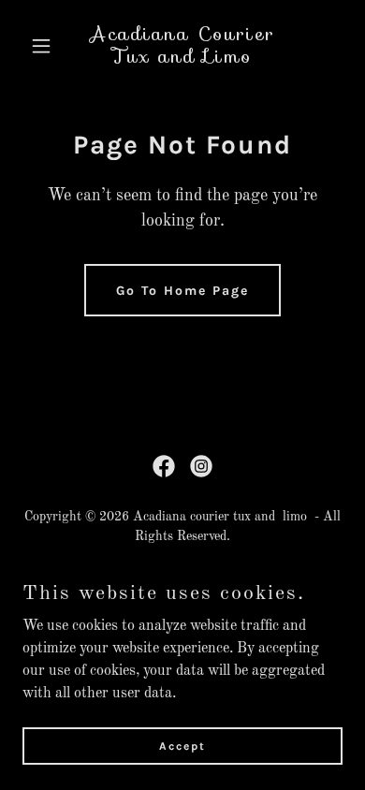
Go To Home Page (182, 291)
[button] (46, 46)
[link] (182, 58)
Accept (182, 745)
